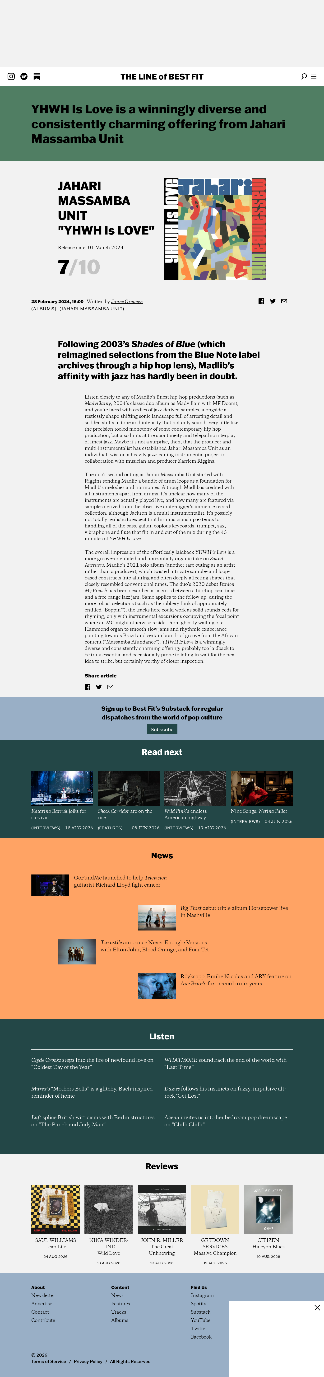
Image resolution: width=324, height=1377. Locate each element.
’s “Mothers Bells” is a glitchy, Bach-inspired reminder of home (92, 1093)
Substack (200, 1312)
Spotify (198, 1304)
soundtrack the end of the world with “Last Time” (225, 1064)
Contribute (43, 1320)
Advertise (41, 1304)
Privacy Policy (88, 1361)
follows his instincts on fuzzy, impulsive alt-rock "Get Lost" (225, 1093)
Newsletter (43, 1295)
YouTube (200, 1320)
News (117, 1295)
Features (110, 828)
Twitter (199, 1329)
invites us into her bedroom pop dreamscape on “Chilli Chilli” (225, 1121)
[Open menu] (313, 76)
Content (120, 1287)
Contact (40, 1312)
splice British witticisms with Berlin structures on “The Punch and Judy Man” (93, 1121)
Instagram (202, 1295)
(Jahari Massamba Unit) (92, 308)
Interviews (46, 828)
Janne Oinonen (127, 302)
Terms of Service (48, 1361)
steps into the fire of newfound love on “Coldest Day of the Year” (92, 1064)
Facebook (201, 1337)
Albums (44, 308)
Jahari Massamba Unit (94, 200)
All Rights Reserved (130, 1361)
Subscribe (162, 729)
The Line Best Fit (162, 76)
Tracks (118, 1312)
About (38, 1287)
